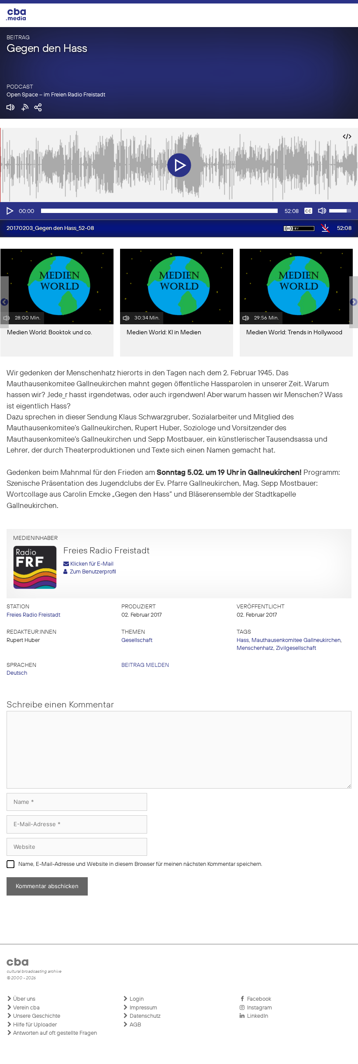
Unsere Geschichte (36, 1016)
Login (136, 999)
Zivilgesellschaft (296, 648)
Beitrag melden (145, 665)
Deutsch (17, 673)
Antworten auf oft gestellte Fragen (54, 1033)
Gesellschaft (136, 640)
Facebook (257, 999)
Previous (4, 302)
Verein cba (26, 1008)
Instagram (258, 1008)
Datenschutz (144, 1016)
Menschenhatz (255, 648)
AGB (134, 1025)
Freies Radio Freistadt (33, 615)
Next (353, 302)
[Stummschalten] (322, 210)
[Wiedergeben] (9, 210)
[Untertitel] (308, 210)
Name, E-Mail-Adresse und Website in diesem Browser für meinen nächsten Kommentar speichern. (140, 864)
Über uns (23, 999)
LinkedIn (256, 1016)
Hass (243, 640)
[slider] (159, 211)
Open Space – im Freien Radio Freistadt (56, 95)
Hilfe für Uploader (34, 1025)
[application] (179, 211)
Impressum (142, 1008)
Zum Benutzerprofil (91, 572)
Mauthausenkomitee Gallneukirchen (296, 640)
